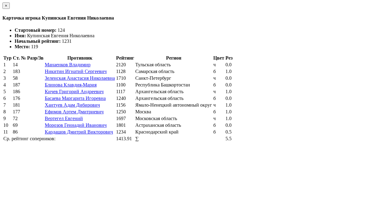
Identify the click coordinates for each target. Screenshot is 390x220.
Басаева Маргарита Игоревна (75, 98)
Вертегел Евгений (64, 118)
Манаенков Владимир (67, 64)
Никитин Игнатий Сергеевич (76, 71)
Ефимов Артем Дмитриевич (74, 111)
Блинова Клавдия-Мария (71, 84)
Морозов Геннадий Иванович (76, 125)
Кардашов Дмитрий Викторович (79, 131)
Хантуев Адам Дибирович (72, 105)
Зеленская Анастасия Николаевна (80, 78)
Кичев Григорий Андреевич (74, 91)
